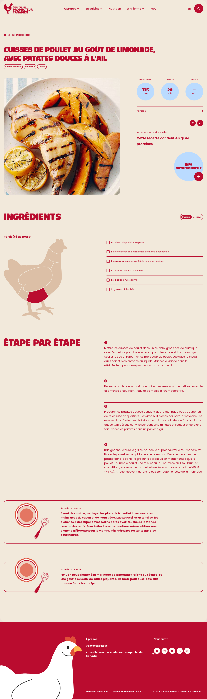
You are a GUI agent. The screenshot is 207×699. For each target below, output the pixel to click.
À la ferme (134, 8)
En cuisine (92, 8)
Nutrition (115, 8)
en (189, 8)
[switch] (191, 217)
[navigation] (198, 8)
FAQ (153, 8)
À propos (70, 8)
